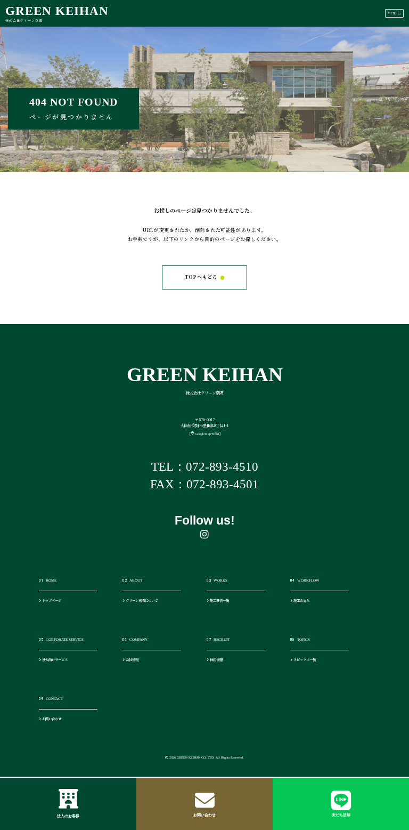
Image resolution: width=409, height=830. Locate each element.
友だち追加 (341, 815)
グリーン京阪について (141, 600)
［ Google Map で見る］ (204, 434)
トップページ (51, 600)
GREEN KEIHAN (57, 13)
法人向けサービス (54, 659)
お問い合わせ (204, 815)
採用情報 (216, 659)
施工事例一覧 (219, 600)
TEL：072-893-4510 (204, 466)
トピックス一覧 (304, 659)
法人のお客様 (68, 816)
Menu (392, 13)
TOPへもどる (201, 276)
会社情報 (131, 659)
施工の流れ (300, 600)
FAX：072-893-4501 (204, 484)
